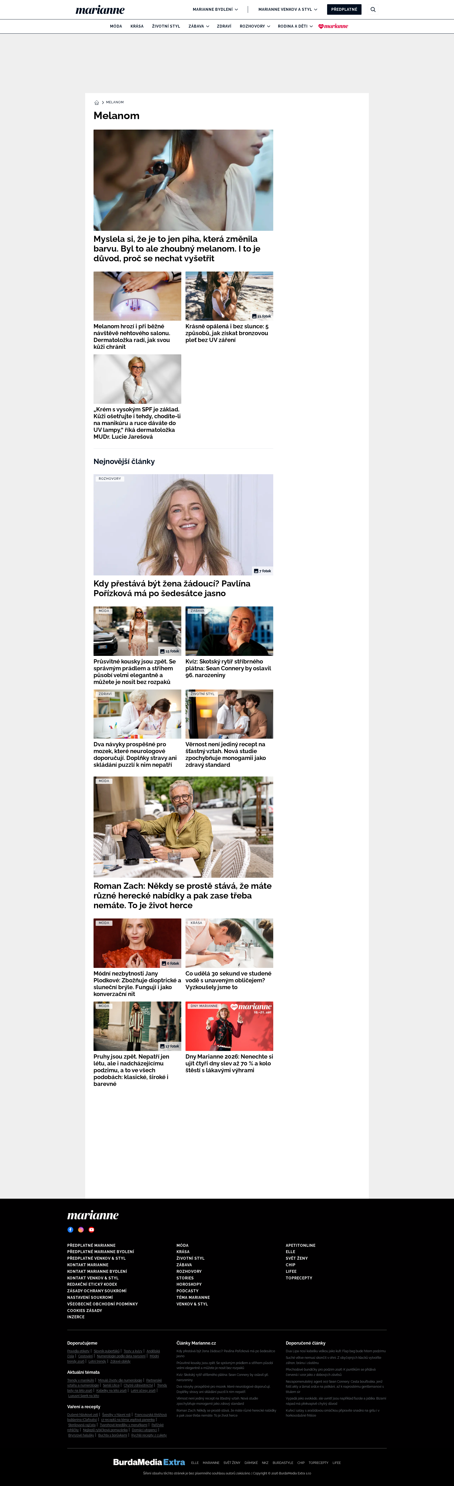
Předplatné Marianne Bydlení (100, 1252)
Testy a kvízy (133, 1351)
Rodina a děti (293, 26)
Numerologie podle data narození (121, 1356)
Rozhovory (252, 26)
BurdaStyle (283, 1463)
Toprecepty (299, 1278)
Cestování (85, 1356)
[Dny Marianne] (333, 26)
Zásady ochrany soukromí (97, 1291)
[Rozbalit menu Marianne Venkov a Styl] (314, 9)
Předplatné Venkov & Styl (96, 1258)
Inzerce (76, 1317)
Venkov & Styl (192, 1304)
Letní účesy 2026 (143, 1390)
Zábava (196, 26)
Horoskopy (189, 1284)
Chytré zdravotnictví (138, 1385)
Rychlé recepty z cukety (149, 1435)
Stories (185, 1278)
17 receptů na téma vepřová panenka (128, 1420)
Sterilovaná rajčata (82, 1425)
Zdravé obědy (120, 1361)
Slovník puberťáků (107, 1351)
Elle (290, 1252)
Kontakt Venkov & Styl (93, 1278)
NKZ (265, 1463)
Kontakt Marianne (88, 1265)
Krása (137, 26)
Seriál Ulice (111, 1385)
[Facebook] (70, 1230)
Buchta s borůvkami (112, 1435)
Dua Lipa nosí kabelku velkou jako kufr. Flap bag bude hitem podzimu (336, 1351)
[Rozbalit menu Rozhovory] (267, 26)
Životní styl (166, 26)
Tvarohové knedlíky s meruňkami (123, 1425)
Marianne (211, 1463)
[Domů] (104, 9)
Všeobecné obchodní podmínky (102, 1304)
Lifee (291, 1271)
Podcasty (188, 1291)
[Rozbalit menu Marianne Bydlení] (235, 9)
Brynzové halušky (81, 1435)
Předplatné (344, 9)
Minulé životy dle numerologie (120, 1380)
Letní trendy (97, 1361)
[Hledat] (373, 9)
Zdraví (224, 26)
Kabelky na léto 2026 (111, 1390)
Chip (291, 1265)
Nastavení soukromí (90, 1297)
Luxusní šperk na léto (83, 1396)
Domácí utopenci (144, 1430)
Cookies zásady (84, 1311)
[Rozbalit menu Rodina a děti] (310, 26)
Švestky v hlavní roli (116, 1415)
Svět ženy (297, 1258)
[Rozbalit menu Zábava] (206, 26)
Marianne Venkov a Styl (285, 9)
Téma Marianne (193, 1297)
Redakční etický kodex (92, 1284)
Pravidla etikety (78, 1351)
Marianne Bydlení (213, 9)
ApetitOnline (301, 1245)
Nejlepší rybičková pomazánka (105, 1430)
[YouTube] (91, 1230)
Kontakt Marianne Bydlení (97, 1271)
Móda (116, 26)
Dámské (251, 1463)
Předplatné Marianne (91, 1245)
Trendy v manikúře (80, 1380)
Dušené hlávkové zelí (82, 1415)
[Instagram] (81, 1230)
